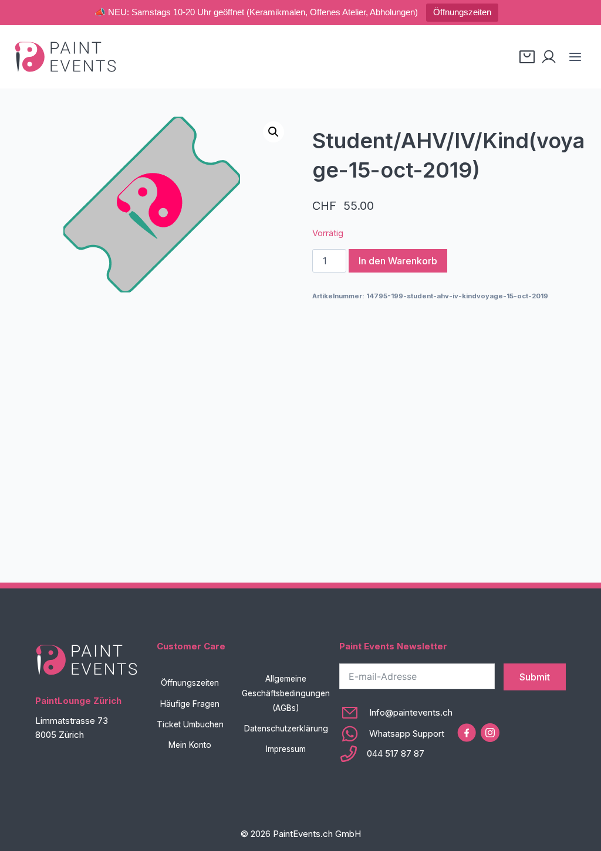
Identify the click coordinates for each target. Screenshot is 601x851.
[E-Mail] (396, 712)
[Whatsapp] (396, 733)
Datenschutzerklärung (286, 728)
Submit (534, 677)
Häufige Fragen (190, 704)
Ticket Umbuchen (190, 724)
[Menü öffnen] (575, 56)
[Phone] (396, 753)
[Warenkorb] (527, 56)
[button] (273, 131)
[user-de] (549, 57)
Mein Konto (189, 745)
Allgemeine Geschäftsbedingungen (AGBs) (286, 693)
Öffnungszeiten (462, 12)
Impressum (286, 749)
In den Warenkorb (398, 261)
